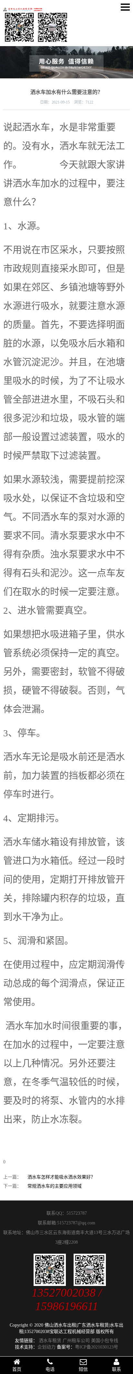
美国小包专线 (104, 1340)
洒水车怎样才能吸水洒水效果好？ (61, 1177)
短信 (83, 1369)
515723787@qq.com (76, 1222)
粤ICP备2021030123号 (96, 1347)
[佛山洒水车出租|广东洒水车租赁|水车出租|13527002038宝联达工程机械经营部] (22, 7)
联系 (116, 1369)
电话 (50, 1369)
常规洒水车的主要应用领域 (54, 1186)
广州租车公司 (76, 1340)
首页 (16, 1369)
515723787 (76, 1213)
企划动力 (46, 1347)
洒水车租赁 (50, 1340)
